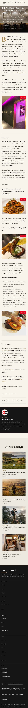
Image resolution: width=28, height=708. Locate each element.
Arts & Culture (4, 597)
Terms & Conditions (6, 676)
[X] (14, 400)
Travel (3, 589)
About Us (3, 622)
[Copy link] (7, 400)
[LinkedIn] (21, 400)
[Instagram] (3, 429)
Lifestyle (3, 601)
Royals (3, 593)
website (12, 370)
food (7, 393)
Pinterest (3, 652)
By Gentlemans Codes (8, 28)
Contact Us (4, 618)
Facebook (4, 644)
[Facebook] (17, 400)
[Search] (25, 3)
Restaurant (13, 393)
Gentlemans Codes (7, 419)
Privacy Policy (4, 668)
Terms (17, 694)
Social (3, 608)
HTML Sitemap (5, 630)
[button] (3, 3)
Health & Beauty (5, 604)
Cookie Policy (4, 672)
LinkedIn (3, 656)
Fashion (3, 585)
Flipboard (4, 659)
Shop (3, 626)
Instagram (4, 640)
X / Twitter (4, 648)
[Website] (8, 429)
